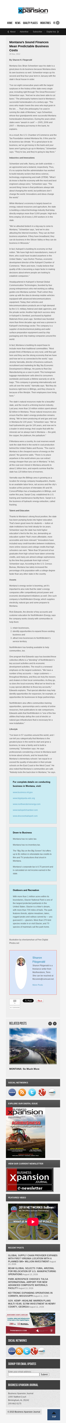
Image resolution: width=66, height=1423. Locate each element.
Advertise (24, 32)
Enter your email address (19, 1372)
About (12, 32)
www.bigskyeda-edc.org (24, 798)
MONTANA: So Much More (24, 1069)
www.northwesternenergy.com (26, 804)
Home (10, 23)
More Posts (37, 985)
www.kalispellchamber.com (25, 810)
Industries (45, 23)
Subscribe (37, 32)
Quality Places (30, 23)
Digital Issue (52, 32)
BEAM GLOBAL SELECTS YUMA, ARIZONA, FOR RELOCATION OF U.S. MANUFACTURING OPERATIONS (32, 1271)
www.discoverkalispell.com (25, 816)
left (8, 31)
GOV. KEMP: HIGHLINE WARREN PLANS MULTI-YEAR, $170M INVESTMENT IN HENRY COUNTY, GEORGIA (32, 1303)
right (57, 22)
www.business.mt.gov (23, 792)
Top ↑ (53, 1414)
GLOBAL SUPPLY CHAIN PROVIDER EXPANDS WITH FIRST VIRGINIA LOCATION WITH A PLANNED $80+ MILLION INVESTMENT (33, 1258)
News (17, 23)
